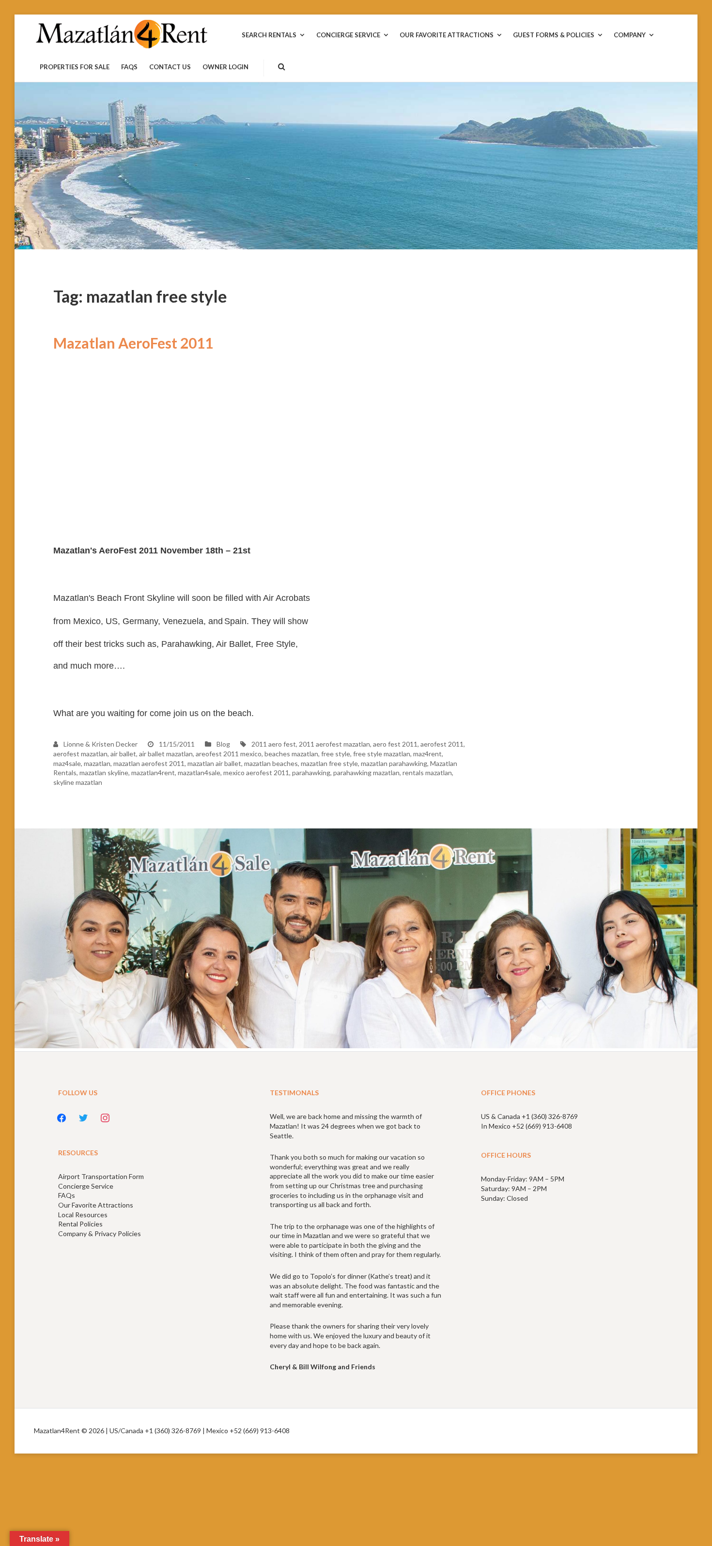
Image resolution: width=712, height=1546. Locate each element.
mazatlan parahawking (394, 763)
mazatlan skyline (103, 772)
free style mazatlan (381, 754)
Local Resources (83, 1214)
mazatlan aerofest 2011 (149, 763)
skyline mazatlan (77, 782)
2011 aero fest (273, 744)
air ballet (123, 754)
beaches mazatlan (291, 754)
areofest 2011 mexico (229, 754)
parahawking (311, 772)
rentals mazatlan (427, 772)
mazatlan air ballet (214, 763)
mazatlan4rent (153, 772)
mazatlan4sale (199, 772)
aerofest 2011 (442, 744)
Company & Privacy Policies (99, 1233)
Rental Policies (80, 1224)
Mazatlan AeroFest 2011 (133, 343)
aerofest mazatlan (80, 754)
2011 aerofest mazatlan (334, 744)
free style (335, 754)
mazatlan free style (329, 763)
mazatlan (97, 763)
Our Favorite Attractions (95, 1205)
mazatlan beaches (271, 763)
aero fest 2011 (395, 744)
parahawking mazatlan (366, 772)
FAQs (66, 1195)
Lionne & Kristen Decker (100, 744)
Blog (223, 744)
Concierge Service (85, 1186)
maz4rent (427, 754)
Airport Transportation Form (101, 1176)
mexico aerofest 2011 (256, 772)
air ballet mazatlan (166, 754)
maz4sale (67, 763)
